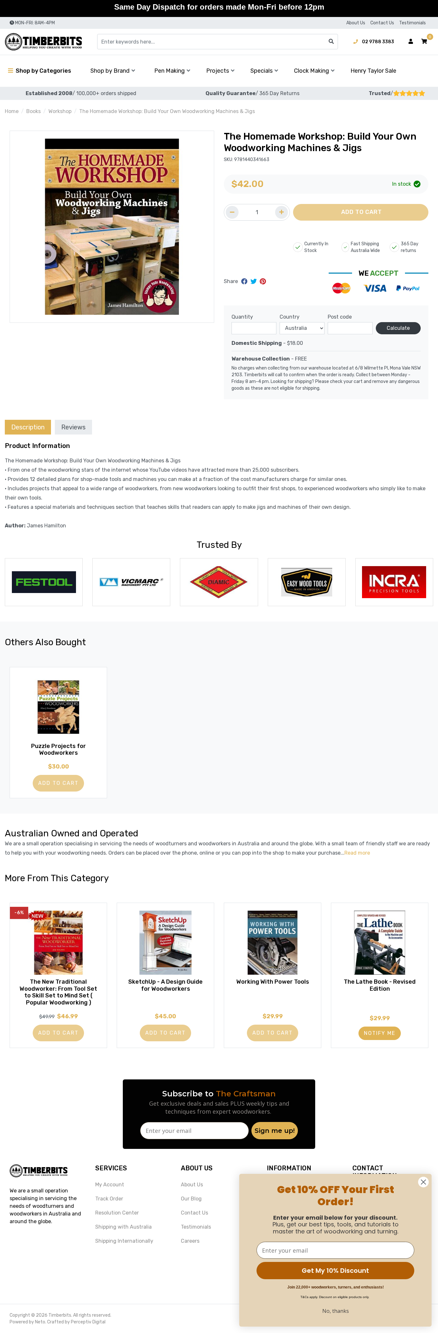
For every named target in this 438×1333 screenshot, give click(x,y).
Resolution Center (117, 1213)
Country (289, 317)
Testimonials (412, 23)
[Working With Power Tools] (272, 943)
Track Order (109, 1199)
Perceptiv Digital (88, 1322)
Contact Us (382, 23)
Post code (340, 317)
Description (28, 427)
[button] (424, 42)
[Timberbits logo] (43, 41)
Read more (357, 853)
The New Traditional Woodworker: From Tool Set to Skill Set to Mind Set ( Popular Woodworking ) (58, 992)
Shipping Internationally (124, 1241)
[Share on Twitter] (254, 281)
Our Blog (191, 1199)
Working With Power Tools (272, 981)
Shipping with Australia (123, 1227)
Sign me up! (275, 1130)
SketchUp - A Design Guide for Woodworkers (165, 985)
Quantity (242, 317)
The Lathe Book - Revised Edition (380, 985)
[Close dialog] (423, 1182)
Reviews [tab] (73, 427)
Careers (190, 1241)
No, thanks (335, 1310)
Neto (40, 1322)
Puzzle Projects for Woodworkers (58, 750)
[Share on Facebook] (245, 281)
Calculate (398, 328)
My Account (109, 1185)
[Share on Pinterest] (263, 281)
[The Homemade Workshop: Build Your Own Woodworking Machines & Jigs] (112, 227)
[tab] (28, 427)
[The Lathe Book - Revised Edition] (379, 943)
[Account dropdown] (410, 42)
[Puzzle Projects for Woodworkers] (58, 707)
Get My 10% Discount (335, 1270)
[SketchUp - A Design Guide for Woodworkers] (165, 943)
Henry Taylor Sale (373, 70)
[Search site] (331, 41)
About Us (355, 23)
